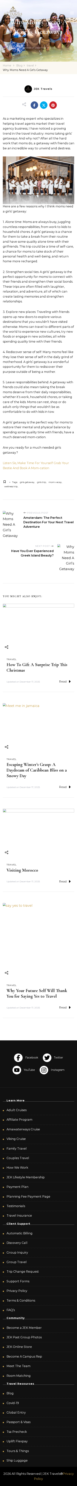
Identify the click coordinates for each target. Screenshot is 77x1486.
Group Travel (17, 1262)
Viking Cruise (16, 1139)
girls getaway (27, 482)
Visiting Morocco (22, 870)
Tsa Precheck (17, 1432)
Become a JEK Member (24, 1328)
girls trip (41, 482)
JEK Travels (43, 89)
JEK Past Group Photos (24, 1337)
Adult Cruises (17, 1110)
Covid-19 (13, 1403)
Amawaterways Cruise (23, 1129)
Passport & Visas (18, 1422)
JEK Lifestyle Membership (26, 1177)
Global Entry (16, 1412)
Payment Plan (17, 1187)
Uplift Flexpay (17, 1441)
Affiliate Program (19, 1119)
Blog (10, 1393)
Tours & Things (18, 1451)
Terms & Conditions (21, 1300)
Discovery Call (17, 1243)
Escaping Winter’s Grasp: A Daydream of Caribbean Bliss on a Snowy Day (37, 770)
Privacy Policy (17, 1291)
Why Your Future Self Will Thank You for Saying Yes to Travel (37, 993)
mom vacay (55, 482)
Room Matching (19, 1376)
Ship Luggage (17, 1460)
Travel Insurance (19, 1215)
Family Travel (17, 1148)
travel (12, 659)
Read (63, 681)
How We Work (17, 1167)
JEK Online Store (19, 1347)
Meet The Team (18, 1366)
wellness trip (11, 486)
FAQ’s (11, 1310)
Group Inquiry (17, 1252)
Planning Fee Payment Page (28, 1196)
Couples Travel (18, 1158)
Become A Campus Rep (24, 1356)
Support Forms (18, 1281)
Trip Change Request (23, 1271)
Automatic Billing (20, 1233)
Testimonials (16, 1206)
